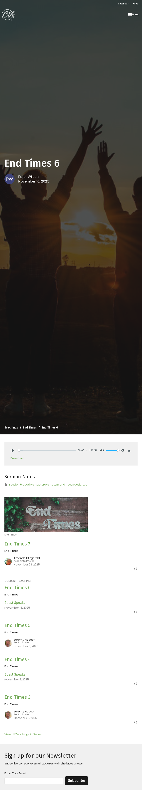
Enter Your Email (15, 773)
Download (17, 458)
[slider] (47, 450)
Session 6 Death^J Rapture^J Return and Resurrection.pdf (49, 484)
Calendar (123, 3)
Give (135, 3)
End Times (30, 427)
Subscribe (76, 780)
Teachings (11, 427)
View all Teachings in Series (23, 734)
